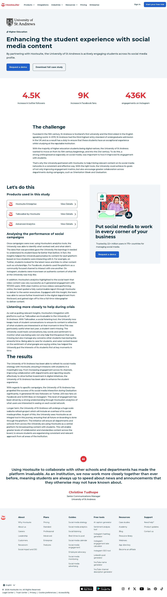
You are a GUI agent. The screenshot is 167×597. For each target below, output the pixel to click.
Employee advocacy (77, 552)
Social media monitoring (74, 557)
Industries (56, 5)
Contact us (148, 531)
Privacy (33, 593)
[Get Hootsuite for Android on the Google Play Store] (104, 588)
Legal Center (8, 593)
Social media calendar (78, 540)
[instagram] (123, 588)
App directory (124, 545)
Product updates (151, 527)
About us (22, 527)
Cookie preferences (47, 593)
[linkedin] (148, 588)
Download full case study (49, 67)
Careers (21, 531)
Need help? (149, 522)
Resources (70, 5)
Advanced (47, 536)
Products (28, 5)
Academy (123, 527)
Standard (47, 527)
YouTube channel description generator (103, 570)
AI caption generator (102, 522)
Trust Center (21, 593)
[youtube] (141, 588)
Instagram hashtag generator (102, 535)
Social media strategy (78, 522)
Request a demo (18, 67)
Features (47, 545)
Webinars (123, 540)
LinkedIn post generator (100, 556)
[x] (134, 588)
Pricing (83, 5)
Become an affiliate (127, 549)
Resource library (126, 536)
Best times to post (77, 536)
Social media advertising (74, 565)
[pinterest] (155, 588)
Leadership (23, 536)
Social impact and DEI (27, 549)
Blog (121, 531)
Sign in (137, 4)
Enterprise (94, 5)
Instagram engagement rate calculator (101, 543)
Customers (23, 540)
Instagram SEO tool (102, 551)
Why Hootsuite (24, 522)
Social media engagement (74, 546)
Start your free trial (155, 4)
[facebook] (128, 588)
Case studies (124, 522)
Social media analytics (78, 527)
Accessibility (63, 593)
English (9, 585)
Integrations (43, 5)
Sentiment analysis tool (102, 528)
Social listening (75, 531)
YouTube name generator (100, 563)
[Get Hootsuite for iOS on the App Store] (86, 588)
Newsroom (23, 545)
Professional (48, 531)
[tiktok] (162, 588)
